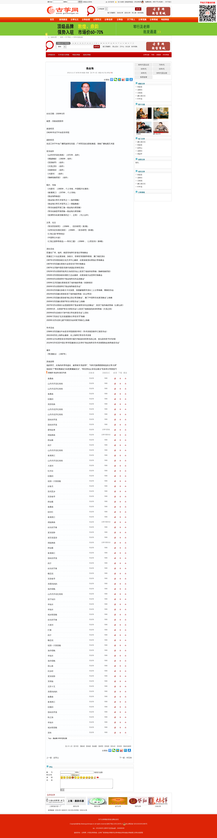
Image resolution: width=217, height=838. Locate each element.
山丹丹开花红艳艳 (55, 384)
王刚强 (139, 93)
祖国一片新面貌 (54, 481)
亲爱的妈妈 (52, 584)
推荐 (100, 746)
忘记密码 (89, 2)
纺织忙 (50, 512)
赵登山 (56, 758)
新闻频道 (63, 19)
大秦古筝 (158, 806)
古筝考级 (117, 832)
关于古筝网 (102, 819)
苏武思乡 (51, 491)
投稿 (88, 746)
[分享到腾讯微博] (127, 79)
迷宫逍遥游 (52, 538)
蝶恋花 (50, 573)
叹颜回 (50, 399)
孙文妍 (127, 46)
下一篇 (122, 758)
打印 (75, 746)
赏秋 (49, 733)
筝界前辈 (143, 77)
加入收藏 (121, 2)
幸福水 (50, 604)
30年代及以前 (78, 37)
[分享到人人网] (131, 79)
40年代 (143, 73)
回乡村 (50, 671)
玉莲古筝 (58, 810)
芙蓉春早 (51, 496)
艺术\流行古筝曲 (63, 55)
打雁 (49, 630)
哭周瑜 (50, 681)
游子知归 (51, 599)
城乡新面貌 (52, 615)
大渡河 (50, 466)
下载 (121, 378)
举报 (106, 746)
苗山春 (50, 666)
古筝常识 (97, 19)
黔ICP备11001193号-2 (115, 824)
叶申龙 (139, 99)
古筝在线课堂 (138, 832)
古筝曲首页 (51, 55)
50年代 (162, 69)
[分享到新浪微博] (123, 79)
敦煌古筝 (120, 13)
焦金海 (55, 738)
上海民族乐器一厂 (55, 806)
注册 (84, 2)
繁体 (82, 746)
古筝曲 (120, 19)
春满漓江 (51, 455)
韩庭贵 (139, 87)
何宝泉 (129, 758)
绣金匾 (50, 440)
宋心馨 (134, 13)
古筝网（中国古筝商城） (90, 832)
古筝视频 (142, 19)
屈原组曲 (51, 404)
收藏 (94, 746)
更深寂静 (51, 532)
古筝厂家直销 (103, 832)
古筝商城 (154, 19)
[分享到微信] (115, 79)
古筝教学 (111, 832)
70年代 (162, 65)
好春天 (50, 486)
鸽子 (49, 445)
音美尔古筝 (83, 810)
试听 (126, 378)
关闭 (119, 746)
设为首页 (111, 2)
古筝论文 (75, 19)
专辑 (152, 55)
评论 (112, 746)
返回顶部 (127, 746)
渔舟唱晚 (141, 13)
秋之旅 (50, 717)
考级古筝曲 (76, 55)
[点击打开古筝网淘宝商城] (158, 11)
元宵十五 (51, 686)
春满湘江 (51, 553)
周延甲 (139, 154)
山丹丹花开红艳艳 (55, 389)
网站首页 (116, 819)
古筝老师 (108, 19)
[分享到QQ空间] (119, 79)
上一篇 (49, 758)
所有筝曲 (166, 55)
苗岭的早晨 (52, 419)
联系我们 (109, 819)
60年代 (143, 69)
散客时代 (65, 810)
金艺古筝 (118, 806)
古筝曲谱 (86, 19)
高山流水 (115, 46)
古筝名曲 (124, 832)
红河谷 (50, 471)
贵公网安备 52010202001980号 (136, 824)
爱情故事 (51, 430)
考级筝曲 (165, 19)
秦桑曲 (50, 378)
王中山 (122, 46)
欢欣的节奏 (52, 527)
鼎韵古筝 (127, 13)
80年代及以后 (143, 65)
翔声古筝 (138, 806)
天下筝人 (131, 19)
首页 (52, 19)
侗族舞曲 (51, 435)
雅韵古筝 (97, 806)
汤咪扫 (139, 90)
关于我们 (168, 2)
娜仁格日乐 (141, 96)
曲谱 (115, 378)
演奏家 (158, 55)
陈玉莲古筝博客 (73, 810)
